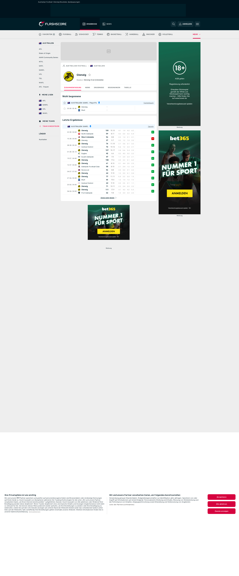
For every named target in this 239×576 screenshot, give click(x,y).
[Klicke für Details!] (108, 108)
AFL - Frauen (44, 87)
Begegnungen (114, 87)
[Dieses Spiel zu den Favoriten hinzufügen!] (64, 108)
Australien (99, 66)
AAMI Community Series (48, 57)
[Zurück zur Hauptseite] (54, 24)
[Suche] (173, 24)
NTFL (41, 62)
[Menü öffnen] (197, 24)
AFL (40, 49)
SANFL (41, 70)
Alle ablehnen (221, 504)
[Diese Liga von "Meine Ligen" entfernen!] (99, 103)
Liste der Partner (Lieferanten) (121, 505)
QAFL (41, 66)
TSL (40, 78)
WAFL (41, 82)
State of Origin (44, 53)
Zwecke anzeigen (222, 511)
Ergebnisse (99, 87)
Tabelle (127, 87)
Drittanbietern (34, 512)
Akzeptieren (221, 497)
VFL (40, 74)
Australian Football (76, 66)
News (87, 87)
